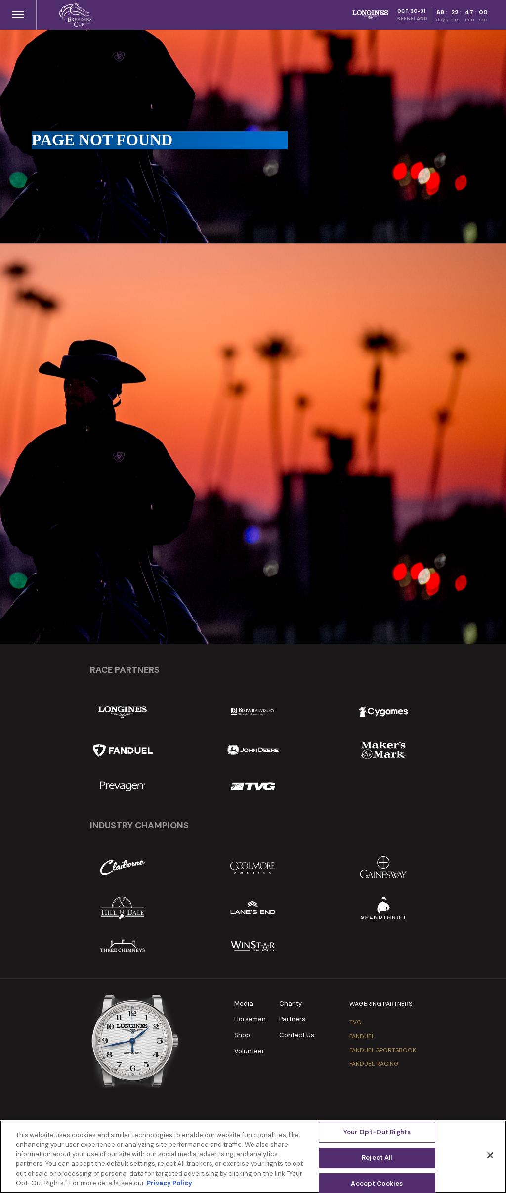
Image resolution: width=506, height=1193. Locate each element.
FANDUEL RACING (374, 1064)
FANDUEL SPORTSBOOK (382, 1050)
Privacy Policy (169, 1183)
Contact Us (296, 1035)
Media (243, 1003)
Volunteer (249, 1051)
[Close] (490, 1155)
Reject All (377, 1157)
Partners (292, 1019)
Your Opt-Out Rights (377, 1132)
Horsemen (250, 1019)
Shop (242, 1035)
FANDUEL (362, 1036)
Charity (290, 1003)
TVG (355, 1022)
